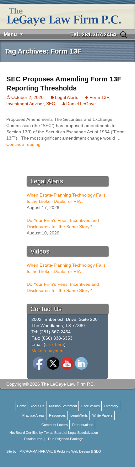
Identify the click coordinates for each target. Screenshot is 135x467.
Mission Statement (63, 406)
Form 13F (99, 97)
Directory (111, 406)
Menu (10, 34)
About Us (37, 406)
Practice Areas (33, 415)
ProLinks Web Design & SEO (79, 451)
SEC (50, 103)
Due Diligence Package (66, 439)
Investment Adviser (25, 103)
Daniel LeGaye (81, 103)
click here (54, 344)
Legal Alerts (66, 97)
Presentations (82, 425)
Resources (57, 415)
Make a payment (48, 350)
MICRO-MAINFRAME (36, 451)
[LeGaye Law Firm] (67, 16)
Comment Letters (54, 425)
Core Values (90, 406)
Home (21, 406)
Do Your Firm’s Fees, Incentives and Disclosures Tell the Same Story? (63, 223)
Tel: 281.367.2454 (93, 34)
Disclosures (33, 439)
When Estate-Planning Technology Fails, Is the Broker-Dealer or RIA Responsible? (67, 198)
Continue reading (26, 144)
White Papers (102, 415)
